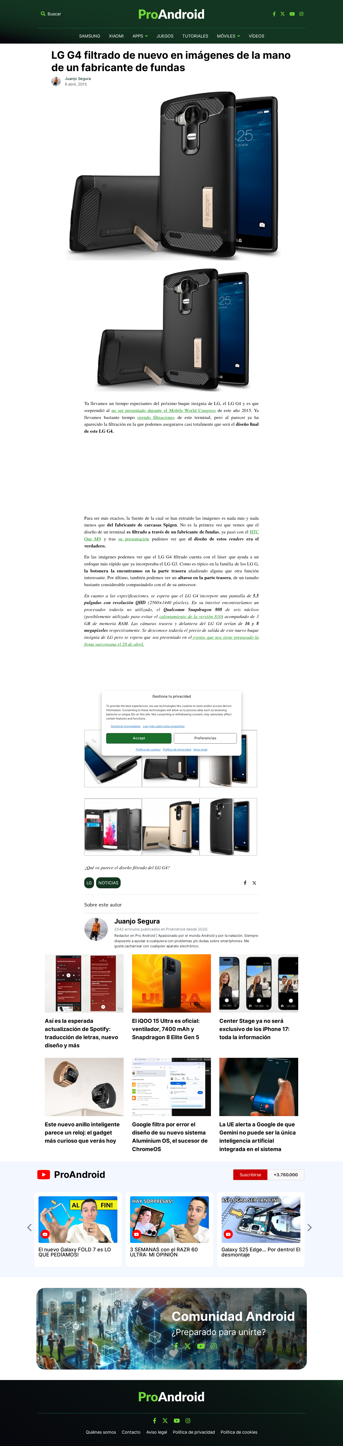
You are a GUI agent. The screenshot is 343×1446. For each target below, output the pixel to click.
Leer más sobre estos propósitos (164, 726)
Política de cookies (148, 749)
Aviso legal (200, 749)
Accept (139, 738)
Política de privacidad (177, 749)
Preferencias (205, 738)
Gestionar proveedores (125, 726)
